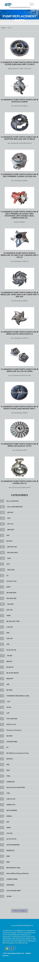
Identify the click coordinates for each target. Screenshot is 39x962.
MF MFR (9, 690)
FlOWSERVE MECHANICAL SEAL (18, 696)
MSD (8, 770)
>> (26, 911)
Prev (15, 911)
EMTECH (9, 759)
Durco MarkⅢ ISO (12, 501)
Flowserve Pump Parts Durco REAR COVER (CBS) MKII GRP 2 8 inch (19, 63)
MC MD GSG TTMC (13, 621)
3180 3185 (10, 570)
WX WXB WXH (11, 592)
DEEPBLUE (10, 850)
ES (7, 747)
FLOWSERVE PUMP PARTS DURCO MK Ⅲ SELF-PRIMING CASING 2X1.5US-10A (19, 175)
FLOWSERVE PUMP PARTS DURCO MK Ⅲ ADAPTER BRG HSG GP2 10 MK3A (19, 138)
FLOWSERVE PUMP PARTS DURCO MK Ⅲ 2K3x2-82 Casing (19, 101)
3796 (8, 793)
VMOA (8, 827)
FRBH (8, 615)
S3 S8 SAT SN (11, 650)
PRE (7, 764)
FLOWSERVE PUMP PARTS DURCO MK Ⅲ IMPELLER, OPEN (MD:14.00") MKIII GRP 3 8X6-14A (19, 294)
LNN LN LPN (10, 799)
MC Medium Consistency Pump (17, 753)
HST (7, 822)
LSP (7, 713)
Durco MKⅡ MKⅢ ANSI (14, 507)
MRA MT (9, 661)
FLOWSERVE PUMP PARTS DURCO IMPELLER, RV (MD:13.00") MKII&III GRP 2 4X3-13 (19, 255)
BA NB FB (9, 667)
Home (4, 28)
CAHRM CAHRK (11, 879)
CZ (7, 575)
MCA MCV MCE (12, 552)
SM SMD (9, 736)
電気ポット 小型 (30, 959)
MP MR (9, 656)
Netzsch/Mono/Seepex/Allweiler (17, 873)
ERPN (8, 587)
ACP (8, 701)
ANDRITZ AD (10, 804)
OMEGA (9, 816)
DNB (8, 856)
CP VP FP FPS (11, 839)
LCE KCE (9, 627)
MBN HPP (9, 678)
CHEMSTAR (10, 782)
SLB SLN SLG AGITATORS (15, 787)
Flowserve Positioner (13, 730)
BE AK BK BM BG (12, 673)
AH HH (8, 707)
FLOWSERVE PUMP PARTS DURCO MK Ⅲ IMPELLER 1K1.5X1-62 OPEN (19, 370)
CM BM (8, 896)
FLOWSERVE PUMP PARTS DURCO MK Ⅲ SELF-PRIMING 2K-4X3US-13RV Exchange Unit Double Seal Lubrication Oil (19, 215)
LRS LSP (9, 638)
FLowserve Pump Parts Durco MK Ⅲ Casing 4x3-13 (19, 482)
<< (13, 911)
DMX (8, 862)
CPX (7, 535)
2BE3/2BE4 (10, 885)
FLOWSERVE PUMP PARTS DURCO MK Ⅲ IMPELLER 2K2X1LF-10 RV (19, 445)
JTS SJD (9, 833)
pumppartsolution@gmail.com (24, 925)
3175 (8, 564)
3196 (9, 558)
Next (22, 911)
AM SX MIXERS (11, 810)
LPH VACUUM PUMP (13, 890)
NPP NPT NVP (12, 547)
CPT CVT (10, 524)
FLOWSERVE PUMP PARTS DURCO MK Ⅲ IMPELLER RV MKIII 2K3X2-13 (19, 333)
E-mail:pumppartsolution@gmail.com (19, 7)
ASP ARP (10, 604)
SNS (7, 633)
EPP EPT (9, 541)
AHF (7, 684)
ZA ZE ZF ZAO (11, 581)
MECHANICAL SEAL (13, 867)
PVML (8, 776)
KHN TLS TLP (11, 724)
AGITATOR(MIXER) (13, 845)
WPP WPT (10, 529)
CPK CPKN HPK (11, 719)
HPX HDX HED (11, 598)
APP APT (10, 512)
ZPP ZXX (9, 610)
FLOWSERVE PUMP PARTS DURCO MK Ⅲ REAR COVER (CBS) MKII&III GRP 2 (19, 408)
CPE (7, 644)
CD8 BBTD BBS (11, 741)
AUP (8, 518)
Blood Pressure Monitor (14, 959)
